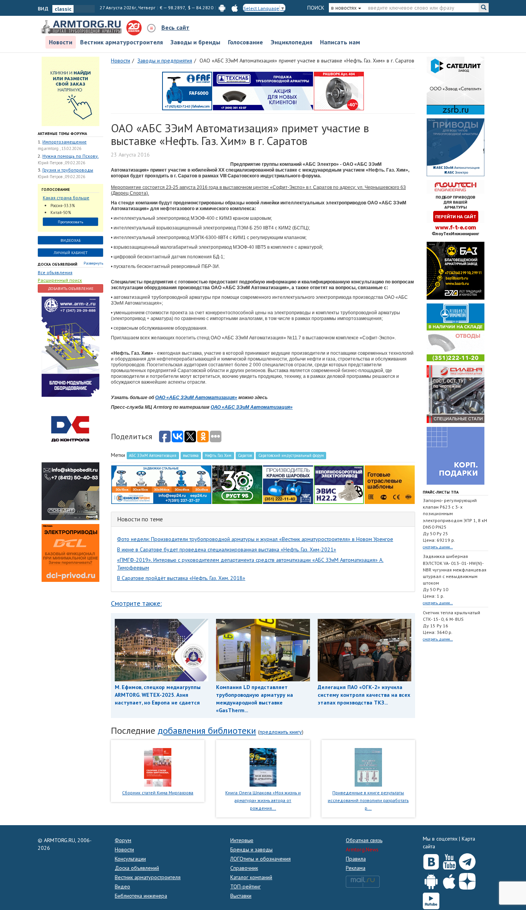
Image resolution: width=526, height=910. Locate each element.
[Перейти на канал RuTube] (431, 899)
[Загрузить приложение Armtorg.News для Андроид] (431, 879)
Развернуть (93, 263)
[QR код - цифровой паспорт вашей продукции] (390, 483)
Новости (60, 42)
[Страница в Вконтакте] (431, 860)
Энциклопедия (291, 42)
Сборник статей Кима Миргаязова (157, 792)
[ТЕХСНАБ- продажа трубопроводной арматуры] (263, 90)
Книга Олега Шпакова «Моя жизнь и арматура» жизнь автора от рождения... (263, 800)
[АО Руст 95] (237, 483)
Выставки (240, 895)
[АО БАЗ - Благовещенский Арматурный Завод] (455, 269)
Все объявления (55, 272)
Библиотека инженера (141, 895)
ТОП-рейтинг (245, 886)
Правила (356, 858)
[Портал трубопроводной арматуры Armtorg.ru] (82, 27)
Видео (122, 886)
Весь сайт (175, 27)
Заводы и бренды (195, 42)
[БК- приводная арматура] (70, 552)
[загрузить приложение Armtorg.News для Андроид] (222, 7)
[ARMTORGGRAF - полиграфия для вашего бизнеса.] (455, 455)
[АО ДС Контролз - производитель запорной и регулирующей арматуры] (70, 428)
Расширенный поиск (60, 280)
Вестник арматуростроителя (121, 42)
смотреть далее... (438, 546)
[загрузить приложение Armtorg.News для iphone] (234, 7)
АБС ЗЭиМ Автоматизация (152, 455)
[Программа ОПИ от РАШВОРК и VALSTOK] (339, 90)
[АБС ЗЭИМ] (455, 146)
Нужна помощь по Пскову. (70, 156)
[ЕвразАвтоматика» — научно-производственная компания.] (339, 483)
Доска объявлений (57, 264)
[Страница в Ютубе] (449, 860)
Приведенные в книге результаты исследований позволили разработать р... (368, 800)
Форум (123, 840)
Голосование (245, 42)
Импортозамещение (64, 142)
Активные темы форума (62, 133)
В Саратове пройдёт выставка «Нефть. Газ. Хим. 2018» (181, 578)
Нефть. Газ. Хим (218, 455)
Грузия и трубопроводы (67, 170)
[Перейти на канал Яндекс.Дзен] (467, 880)
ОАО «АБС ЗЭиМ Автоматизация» (196, 397)
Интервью (241, 840)
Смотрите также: (136, 603)
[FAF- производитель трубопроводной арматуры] (187, 90)
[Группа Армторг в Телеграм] (467, 860)
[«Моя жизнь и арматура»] (263, 766)
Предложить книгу (281, 731)
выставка (191, 455)
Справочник (244, 868)
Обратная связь (364, 840)
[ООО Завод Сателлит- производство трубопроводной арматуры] (455, 84)
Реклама (355, 868)
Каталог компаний (251, 877)
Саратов (245, 455)
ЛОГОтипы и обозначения (260, 858)
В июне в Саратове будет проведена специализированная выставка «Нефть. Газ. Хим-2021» (226, 549)
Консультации (130, 858)
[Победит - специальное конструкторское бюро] (70, 490)
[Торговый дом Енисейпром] (161, 483)
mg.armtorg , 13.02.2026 (59, 148)
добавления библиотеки (206, 730)
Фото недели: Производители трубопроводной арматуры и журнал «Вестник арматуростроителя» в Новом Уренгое (255, 539)
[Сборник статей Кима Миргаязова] (157, 766)
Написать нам (340, 42)
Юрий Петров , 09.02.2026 (61, 162)
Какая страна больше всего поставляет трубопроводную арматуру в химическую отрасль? (68, 198)
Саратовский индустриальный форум (291, 455)
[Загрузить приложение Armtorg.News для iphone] (449, 879)
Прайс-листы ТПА (441, 492)
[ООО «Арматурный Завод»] (70, 345)
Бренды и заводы (251, 849)
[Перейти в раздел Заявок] (70, 90)
